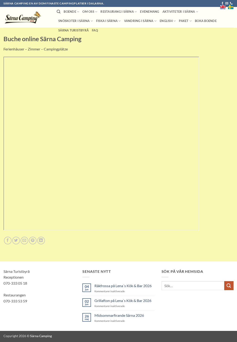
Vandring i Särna (138, 21)
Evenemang (149, 11)
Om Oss (88, 11)
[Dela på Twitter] (16, 240)
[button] (58, 11)
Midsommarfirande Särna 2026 (119, 315)
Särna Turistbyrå (73, 30)
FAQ (95, 30)
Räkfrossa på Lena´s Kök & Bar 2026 (123, 285)
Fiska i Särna (107, 21)
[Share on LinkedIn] (41, 240)
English (166, 21)
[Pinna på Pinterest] (33, 240)
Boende (70, 11)
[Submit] (229, 285)
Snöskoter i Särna (74, 21)
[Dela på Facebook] (8, 240)
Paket (183, 21)
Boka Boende (206, 21)
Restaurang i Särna (117, 11)
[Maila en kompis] (24, 240)
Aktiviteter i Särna (178, 11)
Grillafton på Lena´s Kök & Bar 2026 (122, 300)
